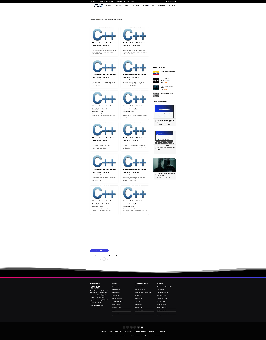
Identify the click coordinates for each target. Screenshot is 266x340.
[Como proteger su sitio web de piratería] (164, 165)
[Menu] (90, 5)
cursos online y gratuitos (113, 19)
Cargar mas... (99, 250)
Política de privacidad (126, 331)
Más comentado (133, 23)
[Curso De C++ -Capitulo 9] (135, 67)
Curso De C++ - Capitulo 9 (100, 109)
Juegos (152, 5)
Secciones (108, 5)
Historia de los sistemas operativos (167, 94)
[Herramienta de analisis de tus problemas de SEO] (164, 111)
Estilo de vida (136, 5)
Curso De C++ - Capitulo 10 (100, 77)
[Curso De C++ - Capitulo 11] (104, 35)
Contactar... (102, 305)
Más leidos (124, 23)
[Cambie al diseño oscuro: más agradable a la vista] (170, 5)
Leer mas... (99, 302)
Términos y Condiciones (140, 331)
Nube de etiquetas (103, 19)
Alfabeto (141, 23)
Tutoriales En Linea (162, 124)
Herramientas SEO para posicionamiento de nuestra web (166, 147)
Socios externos (113, 331)
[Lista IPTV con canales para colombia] (156, 73)
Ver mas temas (119, 1)
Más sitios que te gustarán (129, 1)
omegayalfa (95, 48)
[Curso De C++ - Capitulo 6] (104, 162)
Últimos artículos (101, 1)
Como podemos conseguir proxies (167, 86)
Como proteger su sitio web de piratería (166, 174)
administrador (161, 152)
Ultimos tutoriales (116, 289)
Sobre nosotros (93, 1)
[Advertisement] (133, 13)
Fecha (101, 23)
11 (107, 259)
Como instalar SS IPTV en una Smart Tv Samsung (168, 79)
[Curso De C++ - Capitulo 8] (135, 98)
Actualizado (109, 23)
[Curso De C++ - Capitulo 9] (104, 98)
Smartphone (118, 5)
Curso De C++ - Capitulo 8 (131, 109)
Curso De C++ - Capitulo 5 (100, 204)
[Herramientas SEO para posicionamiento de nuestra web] (164, 137)
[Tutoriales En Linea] (97, 5)
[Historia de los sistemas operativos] (156, 95)
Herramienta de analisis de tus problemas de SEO (165, 121)
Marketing (145, 5)
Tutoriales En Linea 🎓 (94, 19)
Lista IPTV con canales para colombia (168, 72)
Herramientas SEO (110, 1)
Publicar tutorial (115, 292)
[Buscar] (172, 5)
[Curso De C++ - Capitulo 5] (104, 193)
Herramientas (161, 5)
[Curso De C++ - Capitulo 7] (104, 130)
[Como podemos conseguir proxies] (156, 87)
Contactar (162, 331)
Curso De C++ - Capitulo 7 (100, 140)
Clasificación (116, 23)
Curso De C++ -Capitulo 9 (131, 77)
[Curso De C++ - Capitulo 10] (104, 67)
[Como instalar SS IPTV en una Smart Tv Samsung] (156, 80)
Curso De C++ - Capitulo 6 (100, 172)
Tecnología (126, 5)
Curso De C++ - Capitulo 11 (100, 46)
